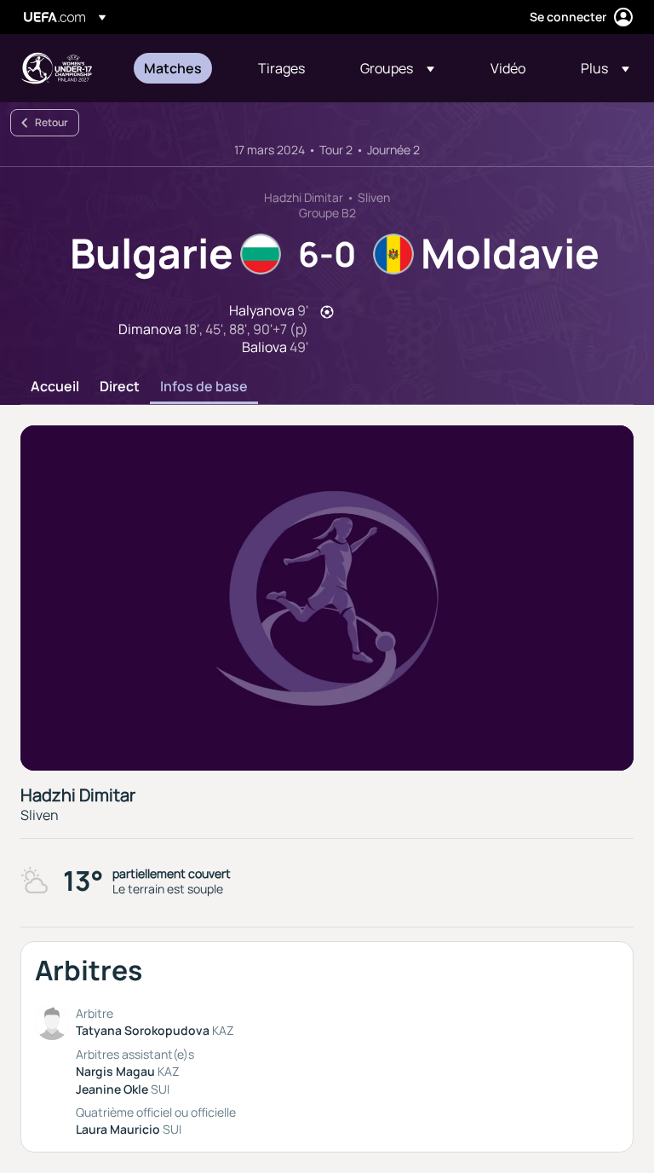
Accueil (55, 387)
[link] (173, 68)
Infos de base (204, 387)
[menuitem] (180, 68)
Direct (120, 387)
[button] (397, 68)
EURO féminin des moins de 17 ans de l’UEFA (56, 68)
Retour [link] (51, 122)
